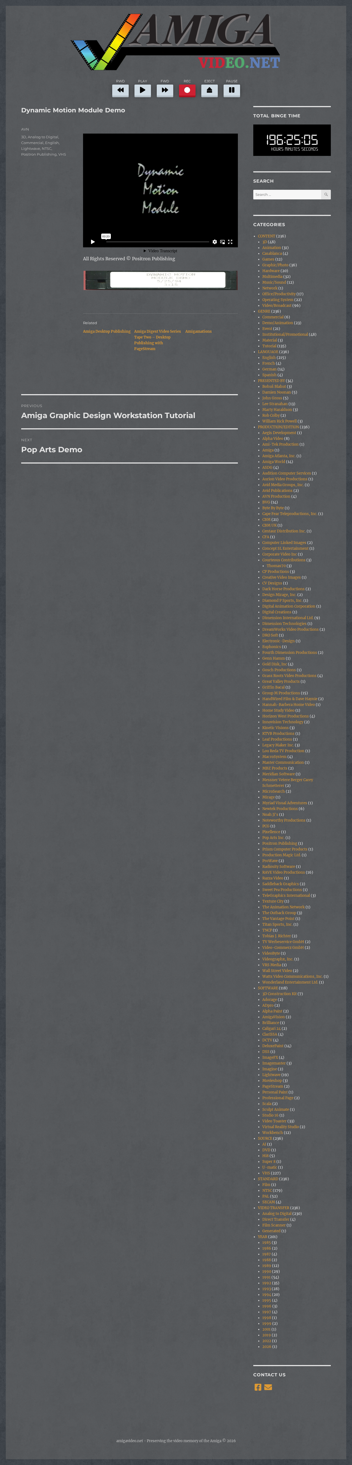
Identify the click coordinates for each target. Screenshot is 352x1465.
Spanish (269, 375)
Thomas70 (276, 566)
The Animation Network (283, 907)
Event (267, 328)
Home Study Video (278, 710)
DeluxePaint (273, 1046)
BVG (266, 502)
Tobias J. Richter (276, 936)
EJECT (209, 81)
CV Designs (272, 583)
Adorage (269, 999)
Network (269, 288)
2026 (266, 1346)
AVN (25, 129)
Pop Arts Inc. (273, 837)
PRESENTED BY (271, 380)
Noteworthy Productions (284, 820)
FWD (165, 81)
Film (266, 1184)
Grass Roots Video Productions (289, 675)
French (268, 363)
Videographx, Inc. (277, 959)
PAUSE (232, 81)
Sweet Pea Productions (282, 889)
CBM (266, 519)
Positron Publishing (39, 154)
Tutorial (269, 346)
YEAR (262, 1236)
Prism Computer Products (284, 849)
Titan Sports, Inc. (277, 924)
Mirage (268, 797)
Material (269, 340)
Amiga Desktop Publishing (107, 331)
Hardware (271, 271)
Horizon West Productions (285, 716)
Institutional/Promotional (285, 334)
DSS (266, 1051)
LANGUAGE (268, 352)
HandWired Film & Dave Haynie (289, 699)
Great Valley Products (281, 681)
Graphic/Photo (275, 265)
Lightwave (30, 148)
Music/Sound (274, 282)
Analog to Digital (43, 137)
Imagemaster (274, 1063)
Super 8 (269, 1161)
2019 (266, 1335)
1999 (266, 1323)
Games (268, 259)
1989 (266, 1265)
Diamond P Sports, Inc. (282, 600)
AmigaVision (273, 1017)
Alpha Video (272, 438)
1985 (266, 1242)
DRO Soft (270, 635)
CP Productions (275, 571)
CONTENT (266, 236)
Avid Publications (277, 490)
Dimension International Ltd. (288, 618)
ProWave (270, 861)
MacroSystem (274, 756)
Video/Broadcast (277, 305)
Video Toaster (274, 1121)
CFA (265, 537)
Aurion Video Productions (284, 479)
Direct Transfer (275, 1219)
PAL (265, 1196)
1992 (266, 1283)
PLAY (142, 81)
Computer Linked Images (284, 542)
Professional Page (277, 1098)
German (269, 369)
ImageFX (270, 1057)
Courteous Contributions (284, 560)
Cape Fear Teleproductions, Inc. (289, 513)
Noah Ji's (270, 814)
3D (23, 137)
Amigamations (198, 331)
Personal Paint (275, 1092)
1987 (266, 1254)
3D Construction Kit (279, 994)
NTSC (46, 148)
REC (187, 81)
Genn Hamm (273, 658)
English (52, 142)
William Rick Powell (279, 421)
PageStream (272, 1086)
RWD (120, 81)
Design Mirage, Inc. (279, 594)
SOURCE (265, 1138)
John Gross (272, 398)
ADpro (268, 1005)
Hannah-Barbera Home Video (288, 704)
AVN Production (276, 496)
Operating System (277, 299)
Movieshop (272, 1080)
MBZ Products (274, 768)
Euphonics (271, 647)
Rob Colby (271, 415)
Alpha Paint (272, 1011)
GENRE (264, 311)
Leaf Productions (277, 739)
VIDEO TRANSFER (273, 1208)
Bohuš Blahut (274, 386)
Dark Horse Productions (283, 589)
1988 (266, 1260)
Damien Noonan (276, 392)
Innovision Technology (282, 722)
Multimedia (272, 276)
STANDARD (268, 1179)
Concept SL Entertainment (285, 548)
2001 (266, 1329)
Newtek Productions (280, 808)
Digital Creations (277, 612)
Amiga (268, 450)
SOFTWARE (268, 988)
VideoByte (271, 953)
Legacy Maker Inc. (278, 745)
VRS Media (271, 965)
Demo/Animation (277, 323)
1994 (266, 1294)
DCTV (267, 1040)
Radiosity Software (278, 866)
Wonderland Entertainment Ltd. (290, 982)
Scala (266, 1103)
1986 (266, 1248)
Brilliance (270, 1022)
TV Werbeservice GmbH (283, 941)
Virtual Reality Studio (280, 1127)
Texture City (273, 901)
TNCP (267, 930)
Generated (271, 1231)
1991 (266, 1277)
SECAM (268, 1202)
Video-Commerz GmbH (283, 947)
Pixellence (271, 832)
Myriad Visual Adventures (284, 803)
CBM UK (269, 525)
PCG (266, 826)
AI (264, 1144)
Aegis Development (279, 432)
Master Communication (283, 762)
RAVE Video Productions (283, 872)
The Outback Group (279, 913)
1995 (266, 1300)
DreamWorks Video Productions (290, 629)
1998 (266, 1317)
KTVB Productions (278, 733)
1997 (266, 1312)
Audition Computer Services (286, 473)
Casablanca (272, 253)
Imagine (269, 1069)
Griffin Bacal (273, 687)
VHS (62, 154)
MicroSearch (273, 791)
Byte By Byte (273, 508)
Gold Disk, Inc (274, 664)
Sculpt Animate (275, 1109)
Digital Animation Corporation (288, 606)
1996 (266, 1306)
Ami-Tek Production (280, 444)
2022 (266, 1341)
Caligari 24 (271, 1028)
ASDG (267, 467)
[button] (160, 280)
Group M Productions (281, 693)
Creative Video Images (281, 577)
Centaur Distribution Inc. (284, 531)
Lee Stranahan (275, 404)
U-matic (269, 1167)
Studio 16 (270, 1115)
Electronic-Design (278, 641)
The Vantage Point (278, 918)
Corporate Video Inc (279, 554)
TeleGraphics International (286, 895)
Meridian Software (278, 774)
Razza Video (272, 878)
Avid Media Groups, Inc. (283, 485)
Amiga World (273, 461)
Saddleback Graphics (280, 884)
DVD (266, 1150)
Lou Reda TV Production (283, 751)
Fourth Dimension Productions (289, 652)
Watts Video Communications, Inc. (292, 976)
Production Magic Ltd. (281, 855)
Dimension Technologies (284, 623)
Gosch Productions (279, 670)
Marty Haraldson (277, 409)
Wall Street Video (277, 970)
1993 (266, 1289)
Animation (271, 247)
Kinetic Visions (275, 727)
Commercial (32, 142)
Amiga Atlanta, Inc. (279, 456)
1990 (266, 1271)
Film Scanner (274, 1225)
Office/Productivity (279, 294)
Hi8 (265, 1155)
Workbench (272, 1132)
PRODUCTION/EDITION (278, 427)
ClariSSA (269, 1034)
